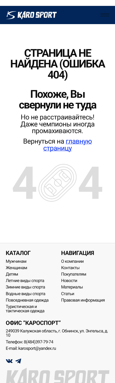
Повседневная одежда (27, 300)
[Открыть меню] (105, 15)
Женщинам (16, 267)
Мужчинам (16, 261)
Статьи (67, 293)
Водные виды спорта (25, 293)
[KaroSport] (31, 15)
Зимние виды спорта (25, 287)
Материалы (72, 287)
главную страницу (67, 144)
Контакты (70, 267)
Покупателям (73, 274)
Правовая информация (83, 300)
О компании (72, 261)
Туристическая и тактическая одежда (25, 308)
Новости (69, 280)
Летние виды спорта (25, 280)
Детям (12, 274)
